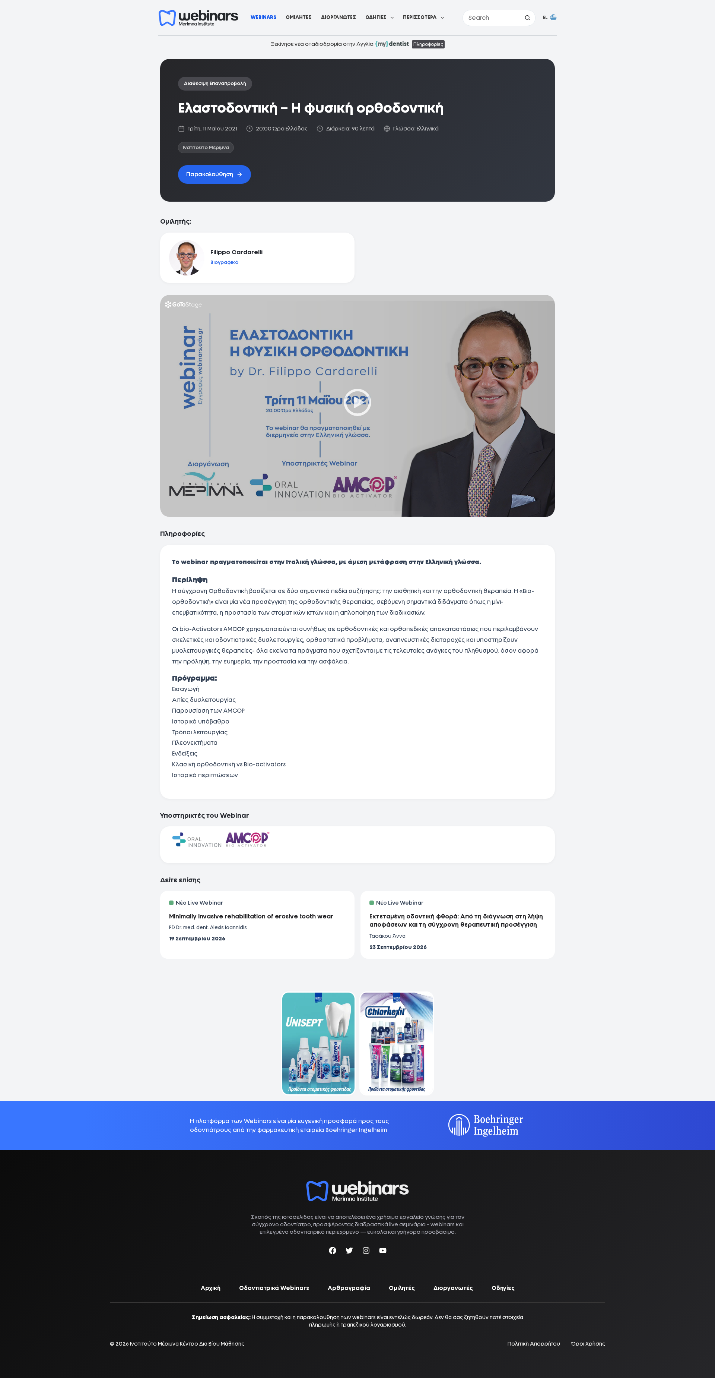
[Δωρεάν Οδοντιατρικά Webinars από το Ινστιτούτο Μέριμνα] (357, 1184)
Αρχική (210, 1288)
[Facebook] (332, 1252)
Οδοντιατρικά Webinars (274, 1288)
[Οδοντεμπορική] (318, 996)
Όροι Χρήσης (588, 1344)
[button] (550, 18)
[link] (318, 1043)
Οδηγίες (376, 17)
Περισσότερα (420, 17)
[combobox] (491, 18)
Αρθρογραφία (349, 1288)
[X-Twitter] (349, 1252)
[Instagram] (366, 1252)
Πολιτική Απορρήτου (534, 1344)
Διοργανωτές (338, 17)
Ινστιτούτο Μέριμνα (206, 147)
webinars (442, 1224)
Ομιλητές (299, 17)
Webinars (263, 17)
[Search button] (527, 18)
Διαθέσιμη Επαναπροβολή (215, 83)
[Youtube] (383, 1252)
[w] (198, 17)
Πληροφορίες (428, 44)
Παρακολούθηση (209, 174)
